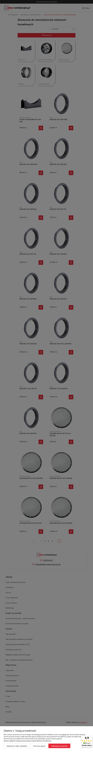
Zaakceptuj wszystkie (59, 746)
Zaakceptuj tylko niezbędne (16, 746)
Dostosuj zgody (39, 746)
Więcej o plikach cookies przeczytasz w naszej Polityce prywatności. (28, 741)
